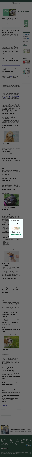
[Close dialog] (22, 219)
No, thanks (16, 236)
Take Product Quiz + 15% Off (16, 234)
